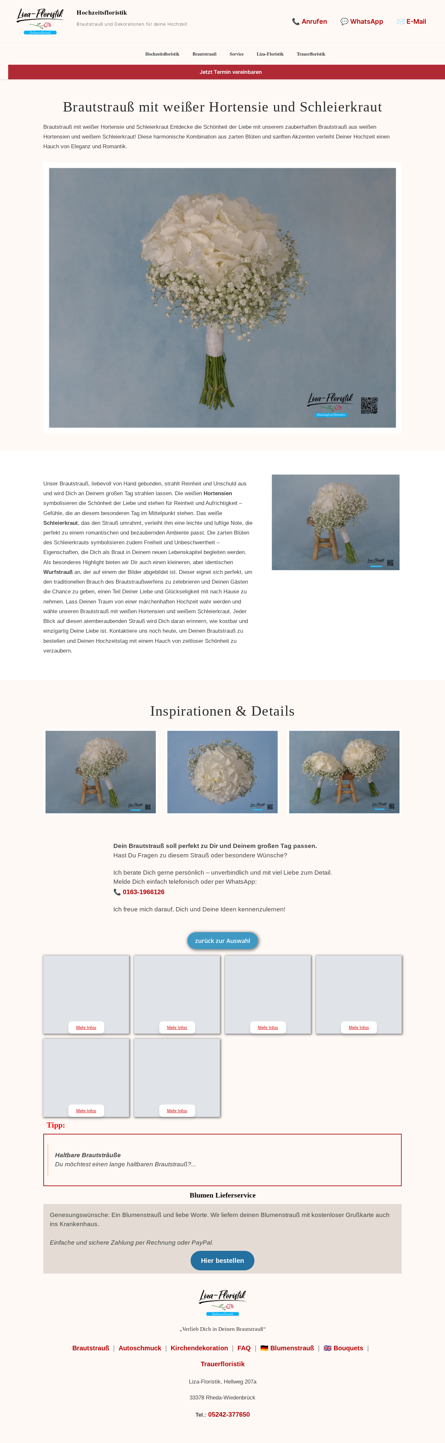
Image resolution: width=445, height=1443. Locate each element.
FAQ (244, 1348)
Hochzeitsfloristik (162, 53)
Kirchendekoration (199, 1348)
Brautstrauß (205, 53)
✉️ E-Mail (411, 21)
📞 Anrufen (309, 21)
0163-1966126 (144, 891)
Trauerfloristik (311, 53)
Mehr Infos (86, 1027)
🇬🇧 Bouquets (343, 1348)
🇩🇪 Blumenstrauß (287, 1348)
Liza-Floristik (270, 53)
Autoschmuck (140, 1348)
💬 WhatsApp (361, 21)
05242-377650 (229, 1414)
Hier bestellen (222, 1260)
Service (237, 53)
